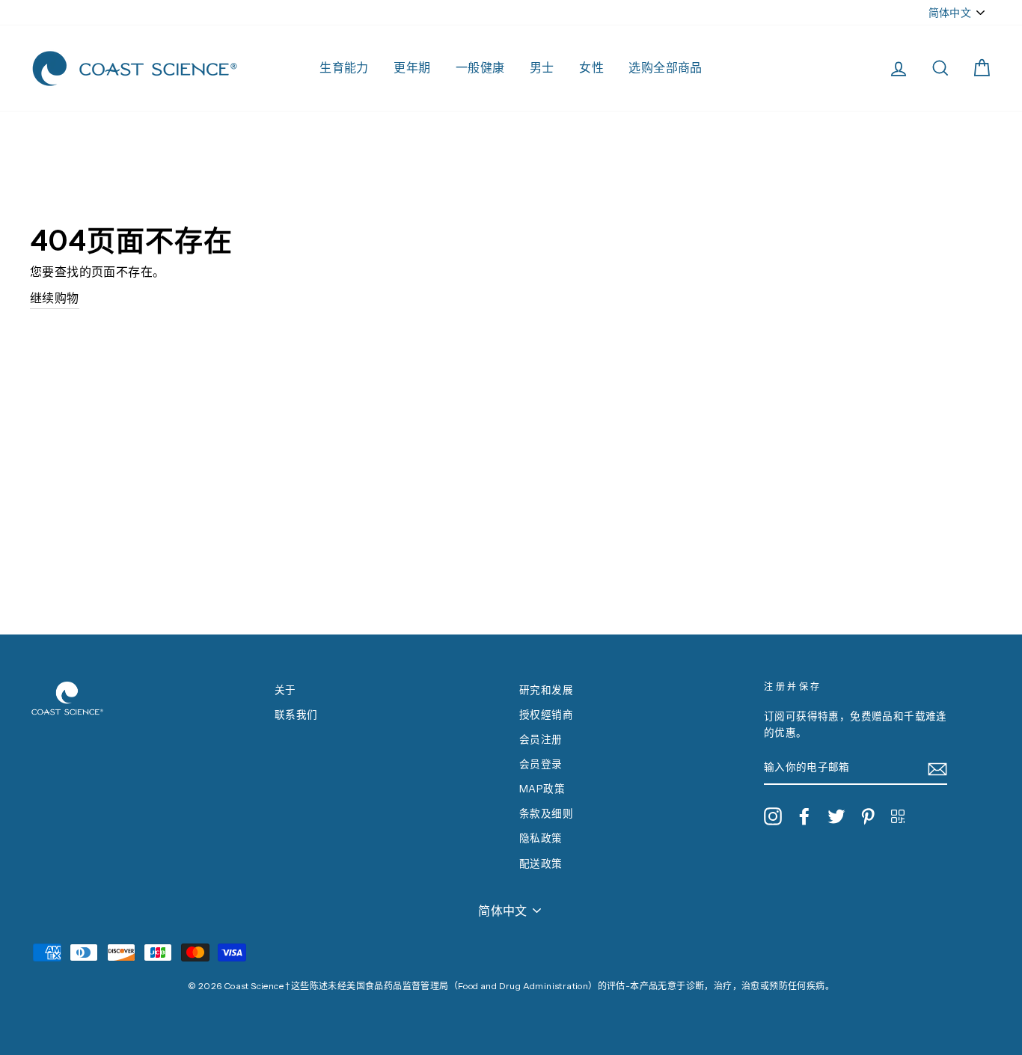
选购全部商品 (665, 67)
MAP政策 (542, 789)
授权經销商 (546, 715)
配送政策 (541, 863)
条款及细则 (546, 813)
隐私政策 (541, 838)
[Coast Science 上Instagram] (773, 816)
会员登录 (541, 764)
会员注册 (541, 739)
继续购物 (54, 297)
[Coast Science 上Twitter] (836, 816)
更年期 (412, 67)
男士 (542, 67)
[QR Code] (898, 816)
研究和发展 (546, 690)
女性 (591, 67)
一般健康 (480, 67)
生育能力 (344, 67)
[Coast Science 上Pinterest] (868, 816)
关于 (285, 690)
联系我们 (296, 715)
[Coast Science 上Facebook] (804, 816)
